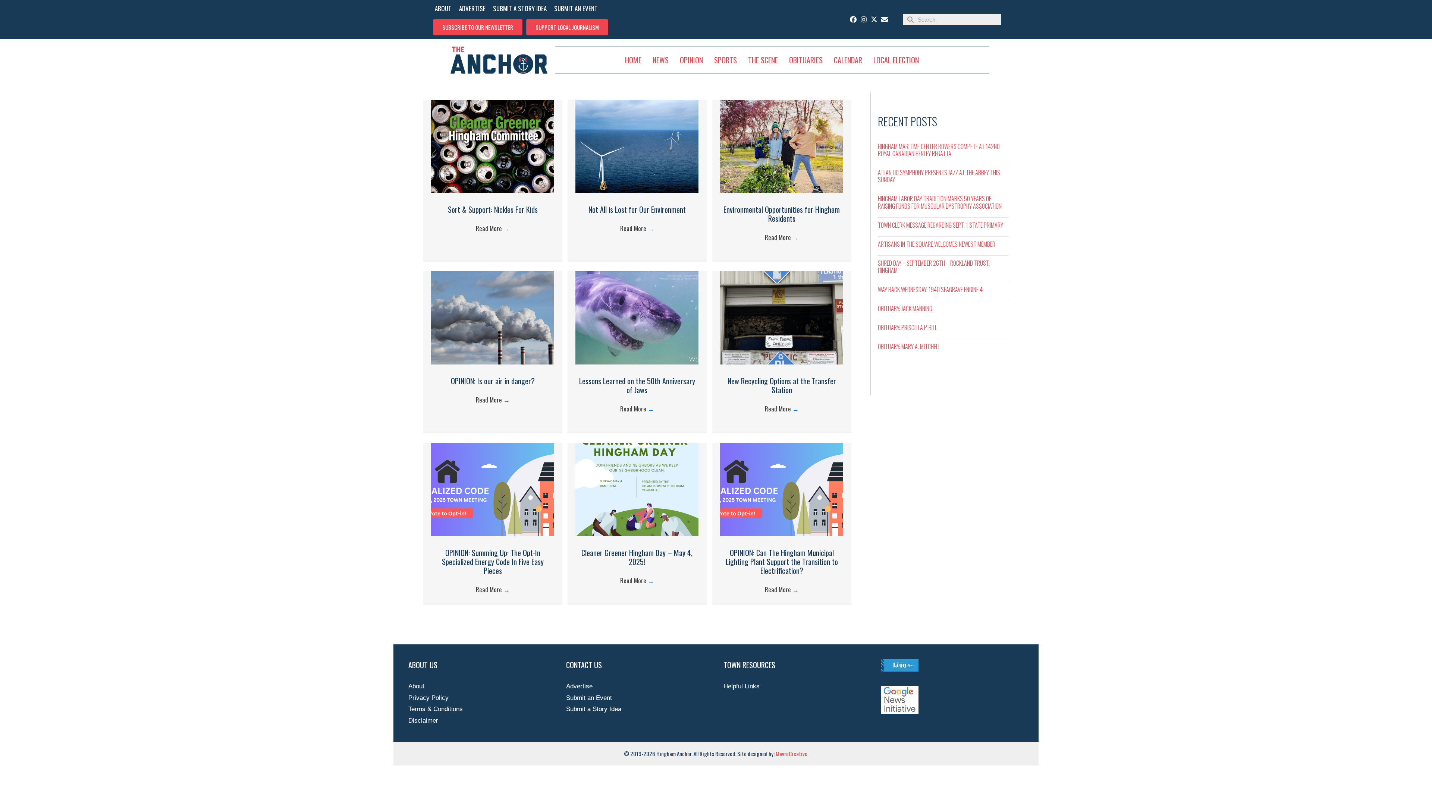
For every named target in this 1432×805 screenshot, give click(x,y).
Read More (493, 228)
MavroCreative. (792, 753)
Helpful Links (741, 686)
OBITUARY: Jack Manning (905, 308)
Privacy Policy (428, 697)
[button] (477, 27)
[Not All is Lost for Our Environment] (636, 191)
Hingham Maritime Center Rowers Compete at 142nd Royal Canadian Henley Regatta (939, 150)
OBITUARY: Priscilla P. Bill (907, 327)
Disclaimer (423, 720)
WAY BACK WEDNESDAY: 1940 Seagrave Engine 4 (930, 289)
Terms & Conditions (435, 709)
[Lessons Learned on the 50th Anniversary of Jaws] (636, 362)
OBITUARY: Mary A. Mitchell (909, 346)
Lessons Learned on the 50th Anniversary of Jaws (637, 385)
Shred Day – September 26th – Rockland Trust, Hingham (934, 267)
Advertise (579, 686)
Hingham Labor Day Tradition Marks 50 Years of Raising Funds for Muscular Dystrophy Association (940, 202)
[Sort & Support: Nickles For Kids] (492, 191)
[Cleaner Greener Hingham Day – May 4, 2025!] (636, 534)
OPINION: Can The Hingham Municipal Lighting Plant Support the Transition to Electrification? (782, 561)
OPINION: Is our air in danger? (493, 380)
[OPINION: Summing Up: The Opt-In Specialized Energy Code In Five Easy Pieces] (492, 534)
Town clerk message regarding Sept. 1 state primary (940, 225)
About (416, 686)
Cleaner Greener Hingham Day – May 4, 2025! (637, 557)
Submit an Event (589, 697)
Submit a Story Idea (593, 709)
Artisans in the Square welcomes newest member (936, 244)
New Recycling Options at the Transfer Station (782, 385)
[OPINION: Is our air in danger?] (492, 362)
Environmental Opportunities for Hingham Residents (781, 214)
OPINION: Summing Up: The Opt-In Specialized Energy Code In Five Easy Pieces (493, 561)
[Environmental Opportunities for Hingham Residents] (781, 191)
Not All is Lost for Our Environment (637, 209)
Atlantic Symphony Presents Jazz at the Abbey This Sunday (939, 176)
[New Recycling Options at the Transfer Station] (781, 362)
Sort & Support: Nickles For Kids (493, 209)
